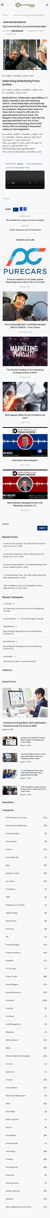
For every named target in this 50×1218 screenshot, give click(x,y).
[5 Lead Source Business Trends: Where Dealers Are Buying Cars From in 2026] (10, 741)
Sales (26, 1104)
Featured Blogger (26, 945)
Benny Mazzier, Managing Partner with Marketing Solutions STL (25, 504)
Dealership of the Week (26, 905)
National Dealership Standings (26, 1056)
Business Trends (26, 873)
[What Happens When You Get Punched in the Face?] (25, 396)
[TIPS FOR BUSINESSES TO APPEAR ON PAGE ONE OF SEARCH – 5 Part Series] (25, 306)
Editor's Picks (26, 921)
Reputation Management (26, 1096)
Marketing (26, 1032)
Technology (26, 1151)
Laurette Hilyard (9, 619)
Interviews (26, 1000)
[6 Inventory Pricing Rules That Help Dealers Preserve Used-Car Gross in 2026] (25, 702)
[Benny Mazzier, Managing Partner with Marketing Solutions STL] (25, 484)
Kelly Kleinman (17, 31)
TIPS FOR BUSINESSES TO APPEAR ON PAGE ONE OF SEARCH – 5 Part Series (25, 325)
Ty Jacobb (7, 604)
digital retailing (26, 913)
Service (26, 1127)
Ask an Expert (26, 841)
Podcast (26, 1080)
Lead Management (26, 1024)
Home (5, 15)
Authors (26, 849)
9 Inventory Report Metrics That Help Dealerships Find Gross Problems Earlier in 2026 (25, 565)
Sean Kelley (26, 1111)
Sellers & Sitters (26, 1119)
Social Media (26, 1135)
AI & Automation (26, 833)
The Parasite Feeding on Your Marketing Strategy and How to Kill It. (25, 371)
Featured (6, 199)
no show (26, 1064)
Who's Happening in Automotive (26, 1207)
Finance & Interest (26, 953)
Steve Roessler (26, 1143)
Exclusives (26, 929)
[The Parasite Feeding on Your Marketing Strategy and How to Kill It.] (25, 351)
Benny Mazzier (9, 641)
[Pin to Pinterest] (24, 209)
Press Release (26, 1088)
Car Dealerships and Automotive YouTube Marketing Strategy (23, 610)
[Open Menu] (47, 5)
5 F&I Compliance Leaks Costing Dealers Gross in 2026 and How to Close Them (23, 586)
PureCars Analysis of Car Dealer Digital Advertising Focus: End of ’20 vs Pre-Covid (25, 280)
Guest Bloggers (26, 984)
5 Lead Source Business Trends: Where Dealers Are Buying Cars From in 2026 (23, 555)
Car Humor (26, 881)
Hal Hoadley (7, 656)
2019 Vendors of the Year (26, 818)
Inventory (26, 1008)
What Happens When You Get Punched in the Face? (25, 416)
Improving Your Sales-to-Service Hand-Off (19, 661)
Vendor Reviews (26, 1183)
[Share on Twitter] (23, 209)
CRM (26, 897)
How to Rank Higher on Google (31, 619)
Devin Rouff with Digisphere (25, 460)
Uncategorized (26, 1167)
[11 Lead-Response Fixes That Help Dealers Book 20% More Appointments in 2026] (10, 774)
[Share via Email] (26, 209)
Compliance (26, 889)
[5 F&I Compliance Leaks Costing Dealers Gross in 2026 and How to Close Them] (10, 790)
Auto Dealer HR (26, 857)
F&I (26, 937)
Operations (26, 1072)
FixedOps (26, 961)
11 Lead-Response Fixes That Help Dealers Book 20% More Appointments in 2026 (24, 576)
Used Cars (26, 1175)
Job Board (26, 1016)
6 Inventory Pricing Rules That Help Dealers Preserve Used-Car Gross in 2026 (24, 544)
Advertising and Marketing (26, 826)
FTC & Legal (26, 968)
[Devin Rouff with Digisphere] (25, 442)
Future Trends (26, 976)
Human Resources (26, 992)
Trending (26, 1159)
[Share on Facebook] (21, 209)
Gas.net (20, 164)
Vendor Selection (26, 1191)
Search (5, 524)
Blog (26, 865)
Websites (26, 1199)
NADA (26, 1048)
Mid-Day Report (26, 1040)
